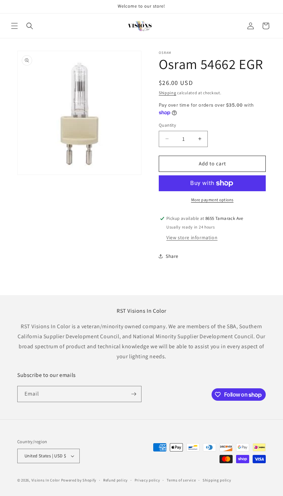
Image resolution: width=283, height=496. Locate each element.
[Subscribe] (133, 394)
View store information (191, 237)
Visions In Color (45, 480)
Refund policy (115, 480)
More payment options (212, 199)
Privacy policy (147, 480)
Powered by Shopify (79, 480)
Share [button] (172, 256)
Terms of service (181, 480)
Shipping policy (217, 480)
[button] (14, 25)
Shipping (167, 92)
